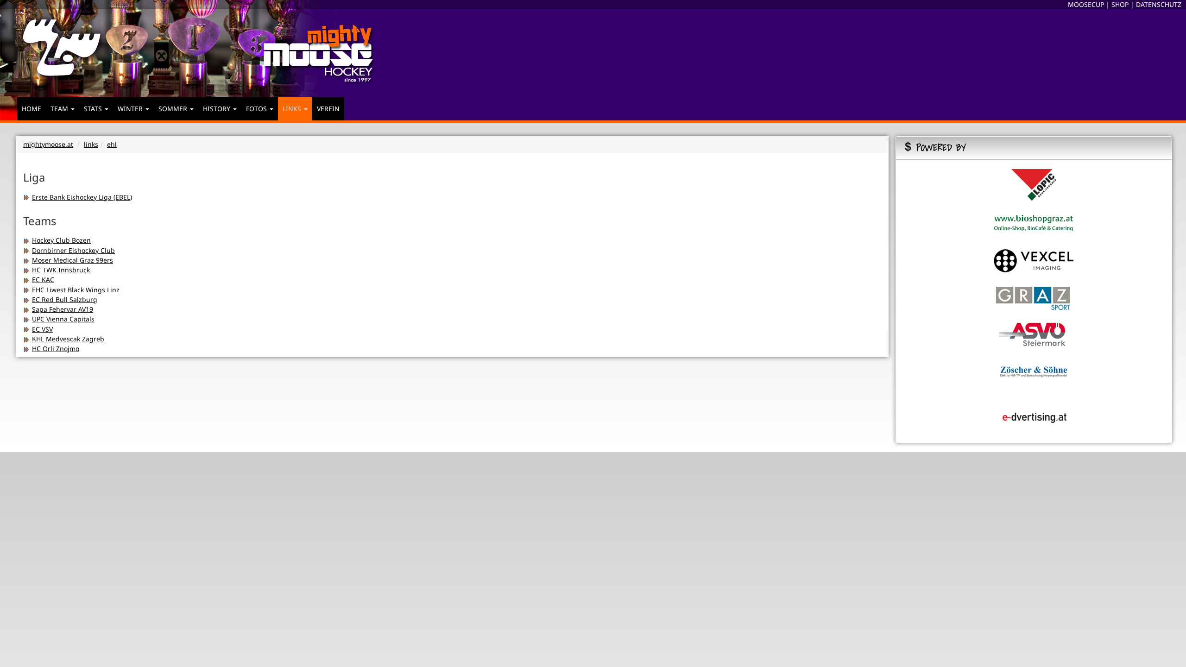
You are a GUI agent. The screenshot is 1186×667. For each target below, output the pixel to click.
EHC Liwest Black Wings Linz (76, 289)
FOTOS (257, 108)
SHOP (1120, 4)
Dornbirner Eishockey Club (73, 250)
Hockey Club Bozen (61, 240)
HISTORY (217, 108)
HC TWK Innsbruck (61, 269)
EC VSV (42, 329)
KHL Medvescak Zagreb (68, 338)
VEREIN (328, 108)
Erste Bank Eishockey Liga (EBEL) (82, 197)
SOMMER (173, 108)
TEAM (60, 108)
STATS (94, 108)
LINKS (293, 108)
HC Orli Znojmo (55, 348)
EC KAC (43, 279)
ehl (112, 144)
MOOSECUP (1086, 4)
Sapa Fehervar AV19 (62, 309)
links (91, 144)
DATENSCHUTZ (1158, 4)
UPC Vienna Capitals (63, 319)
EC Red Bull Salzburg (64, 299)
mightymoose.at (48, 144)
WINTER (131, 108)
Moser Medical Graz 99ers (72, 260)
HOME (31, 108)
